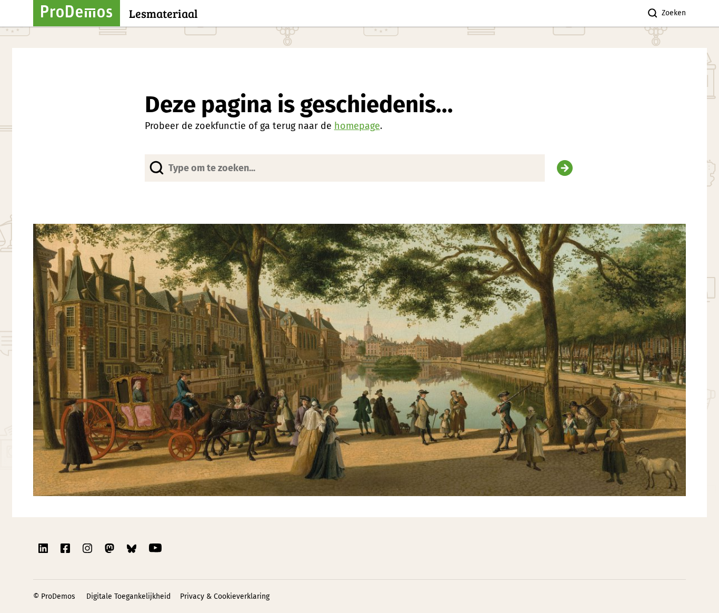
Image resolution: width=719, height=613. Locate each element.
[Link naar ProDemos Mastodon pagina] (110, 548)
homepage (357, 126)
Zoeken (674, 12)
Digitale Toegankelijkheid (128, 596)
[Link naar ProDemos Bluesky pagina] (133, 548)
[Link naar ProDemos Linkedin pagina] (44, 548)
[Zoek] (564, 168)
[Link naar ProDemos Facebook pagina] (66, 548)
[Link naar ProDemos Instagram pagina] (88, 548)
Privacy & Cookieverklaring (224, 596)
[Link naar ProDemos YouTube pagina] (155, 548)
